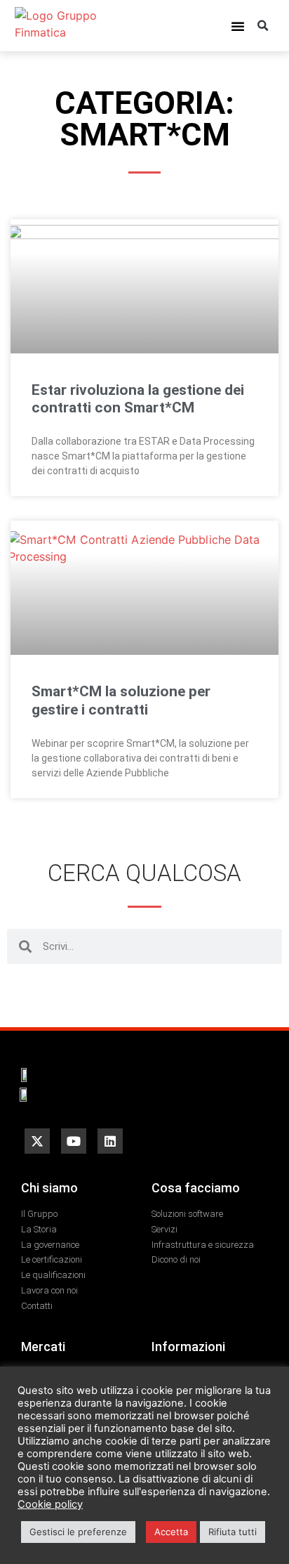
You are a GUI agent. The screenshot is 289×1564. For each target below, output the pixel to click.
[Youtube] (73, 1141)
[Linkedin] (110, 1141)
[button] (237, 26)
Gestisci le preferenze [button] (78, 1531)
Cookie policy (50, 1504)
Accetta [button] (171, 1531)
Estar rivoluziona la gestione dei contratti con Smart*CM (138, 399)
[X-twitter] (37, 1141)
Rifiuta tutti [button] (232, 1531)
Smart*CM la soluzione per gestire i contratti (121, 700)
